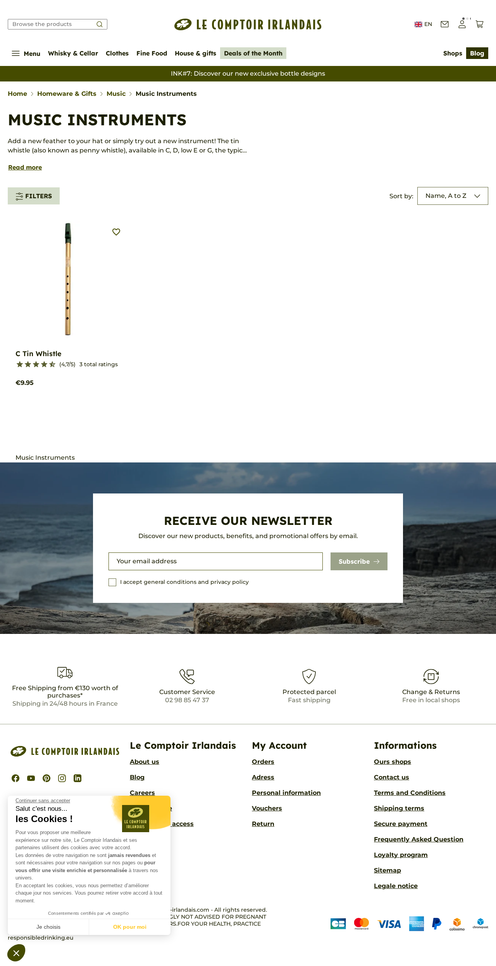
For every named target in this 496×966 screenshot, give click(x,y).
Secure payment (400, 824)
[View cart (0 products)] (479, 24)
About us (144, 761)
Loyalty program (401, 855)
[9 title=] (49, 364)
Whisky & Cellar (73, 53)
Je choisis (48, 927)
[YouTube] (31, 778)
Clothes (117, 53)
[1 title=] (16, 364)
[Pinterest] (46, 778)
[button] (16, 952)
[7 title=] (41, 364)
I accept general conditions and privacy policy (184, 581)
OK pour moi (129, 927)
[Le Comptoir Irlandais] (248, 24)
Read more (25, 167)
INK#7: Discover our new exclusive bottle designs (248, 73)
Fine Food (151, 53)
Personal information (286, 792)
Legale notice (396, 886)
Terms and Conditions (410, 792)
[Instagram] (62, 778)
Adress (263, 777)
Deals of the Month (253, 53)
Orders (263, 761)
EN (428, 24)
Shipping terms (399, 808)
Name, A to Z (446, 195)
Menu (32, 53)
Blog (477, 53)
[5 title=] (33, 364)
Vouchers (267, 808)
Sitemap (387, 870)
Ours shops (392, 761)
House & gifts (195, 53)
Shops (452, 53)
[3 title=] (25, 364)
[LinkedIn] (77, 778)
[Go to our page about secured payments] (409, 923)
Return (263, 824)
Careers (142, 792)
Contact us (391, 777)
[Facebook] (15, 778)
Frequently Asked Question (418, 839)
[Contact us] (444, 24)
